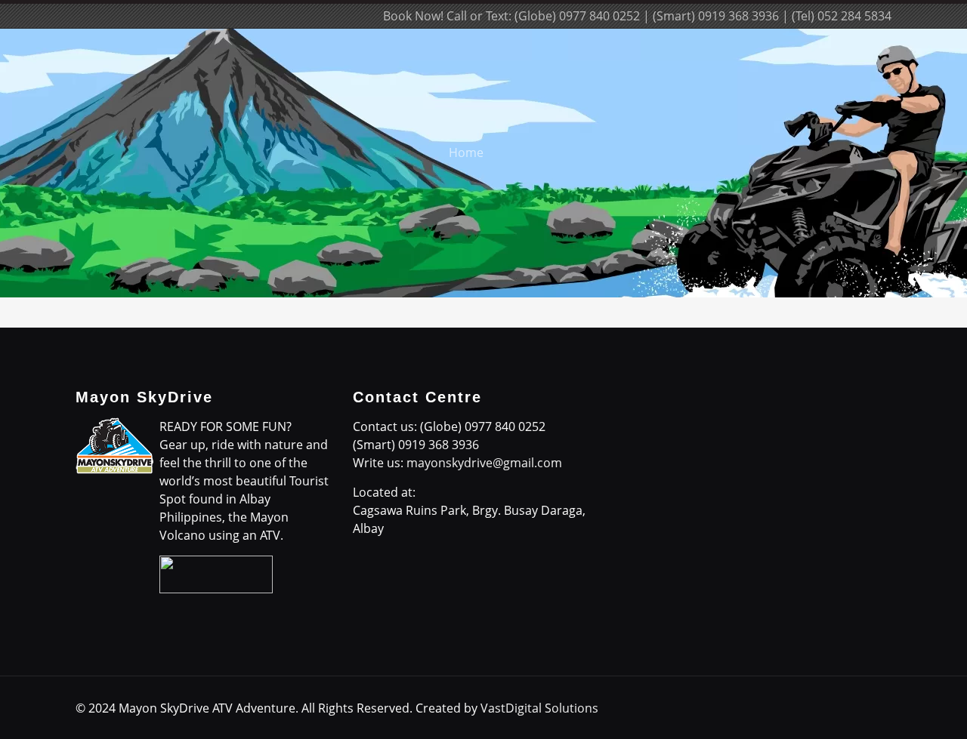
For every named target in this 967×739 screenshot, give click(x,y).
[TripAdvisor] (360, 15)
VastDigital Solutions (539, 708)
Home (466, 152)
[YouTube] (319, 15)
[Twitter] (299, 15)
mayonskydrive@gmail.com (484, 462)
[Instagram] (340, 15)
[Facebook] (258, 15)
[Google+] (278, 15)
